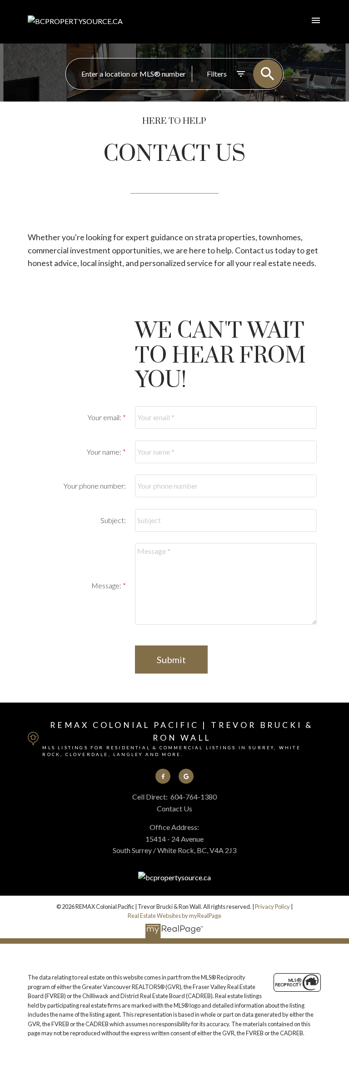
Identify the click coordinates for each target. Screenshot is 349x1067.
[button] (162, 776)
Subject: (113, 520)
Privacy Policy (272, 906)
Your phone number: (95, 485)
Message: (107, 585)
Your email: (105, 417)
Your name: (105, 451)
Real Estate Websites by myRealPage (174, 915)
